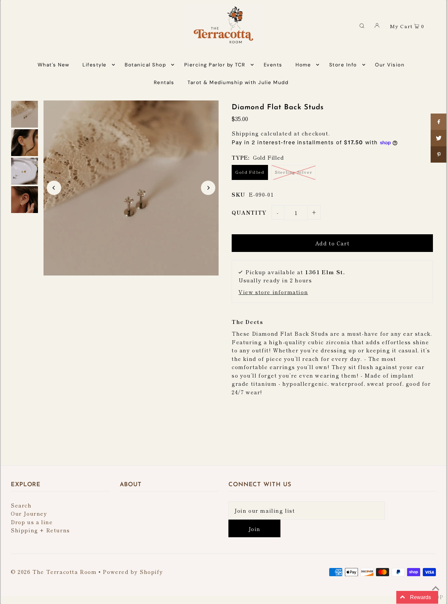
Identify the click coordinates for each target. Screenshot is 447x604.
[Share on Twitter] (439, 138)
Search (21, 505)
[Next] (208, 188)
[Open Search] (362, 25)
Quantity (249, 212)
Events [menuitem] (273, 65)
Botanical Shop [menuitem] (145, 65)
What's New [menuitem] (53, 65)
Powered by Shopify (133, 572)
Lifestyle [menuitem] (94, 65)
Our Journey (29, 513)
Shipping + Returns (40, 530)
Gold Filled (249, 172)
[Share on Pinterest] (439, 154)
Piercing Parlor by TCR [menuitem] (214, 65)
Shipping (245, 133)
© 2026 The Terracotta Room (54, 572)
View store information (273, 292)
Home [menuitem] (303, 65)
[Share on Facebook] (439, 122)
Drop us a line (32, 522)
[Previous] (54, 188)
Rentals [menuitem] (164, 82)
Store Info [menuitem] (343, 65)
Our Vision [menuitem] (389, 65)
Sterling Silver (293, 172)
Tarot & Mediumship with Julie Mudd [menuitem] (238, 82)
